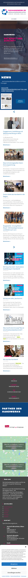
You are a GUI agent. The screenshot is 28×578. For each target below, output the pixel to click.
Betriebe (6, 516)
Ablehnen (14, 568)
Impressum (23, 576)
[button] (25, 547)
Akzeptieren (14, 564)
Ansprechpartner (8, 507)
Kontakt (6, 512)
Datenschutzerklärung (15, 576)
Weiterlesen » (6, 144)
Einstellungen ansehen (14, 572)
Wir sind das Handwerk (10, 359)
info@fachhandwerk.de (13, 544)
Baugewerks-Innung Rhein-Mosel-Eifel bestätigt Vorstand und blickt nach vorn (13, 228)
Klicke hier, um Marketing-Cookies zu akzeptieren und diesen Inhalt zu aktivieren (14, 446)
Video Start (18, 363)
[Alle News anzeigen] (14, 112)
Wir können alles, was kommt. (13, 298)
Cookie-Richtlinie (6, 576)
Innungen (6, 514)
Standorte (6, 510)
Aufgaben (6, 509)
